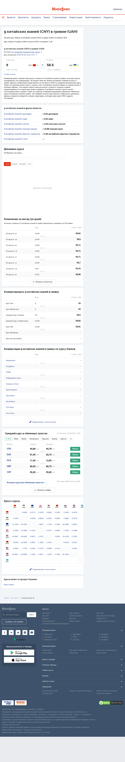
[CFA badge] (33, 703)
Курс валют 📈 (15, 598)
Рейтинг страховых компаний (106, 691)
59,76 (78, 269)
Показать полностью (44, 282)
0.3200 (57, 512)
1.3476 (49, 554)
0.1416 (57, 548)
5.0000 (15, 542)
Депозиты (23, 17)
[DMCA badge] (111, 702)
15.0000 (24, 542)
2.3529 (66, 512)
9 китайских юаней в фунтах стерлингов (22, 134)
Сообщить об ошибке (14, 622)
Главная (6, 598)
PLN (9, 460)
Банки (47, 17)
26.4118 (66, 536)
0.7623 (74, 536)
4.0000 (24, 512)
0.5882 (66, 518)
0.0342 (32, 548)
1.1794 (49, 524)
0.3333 (41, 512)
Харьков (45, 439)
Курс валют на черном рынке (106, 650)
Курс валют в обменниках (78, 650)
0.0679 (74, 512)
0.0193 (32, 518)
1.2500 (41, 542)
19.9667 (15, 554)
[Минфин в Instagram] (24, 632)
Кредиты (36, 17)
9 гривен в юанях (10, 74)
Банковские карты (75, 616)
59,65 (78, 321)
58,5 (79, 315)
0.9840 (57, 530)
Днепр (54, 439)
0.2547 (74, 542)
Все (9, 439)
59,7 (79, 263)
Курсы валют (9, 585)
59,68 (78, 274)
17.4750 (15, 524)
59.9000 (24, 554)
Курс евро (99, 613)
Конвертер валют (48, 621)
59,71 (78, 245)
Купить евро (73, 653)
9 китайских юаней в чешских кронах (20, 129)
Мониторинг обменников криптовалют (55, 624)
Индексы (108, 17)
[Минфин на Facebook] (4, 632)
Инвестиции (75, 17)
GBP (9, 466)
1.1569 (32, 554)
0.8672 (32, 536)
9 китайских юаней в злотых (16, 124)
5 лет (29, 164)
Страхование (59, 17)
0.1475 (41, 548)
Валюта (11, 17)
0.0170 (74, 518)
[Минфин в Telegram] (11, 632)
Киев (16, 439)
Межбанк (45, 618)
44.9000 (24, 536)
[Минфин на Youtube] (31, 632)
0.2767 (49, 530)
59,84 (78, 233)
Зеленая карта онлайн (50, 691)
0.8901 (74, 524)
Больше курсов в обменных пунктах (25, 482)
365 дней (22, 164)
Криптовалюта (93, 17)
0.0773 (32, 512)
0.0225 (49, 518)
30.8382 (65, 524)
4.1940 (57, 524)
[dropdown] (70, 439)
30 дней (14, 164)
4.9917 (41, 554)
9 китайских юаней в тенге (16, 139)
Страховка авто (47, 693)
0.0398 (49, 548)
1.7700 (24, 548)
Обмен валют (47, 650)
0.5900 (15, 548)
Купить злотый (101, 653)
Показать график (44, 490)
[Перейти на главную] (62, 9)
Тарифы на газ (101, 618)
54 (79, 303)
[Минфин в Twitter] (18, 632)
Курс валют (46, 613)
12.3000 (24, 530)
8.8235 (66, 542)
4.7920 (57, 554)
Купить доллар (47, 653)
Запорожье (34, 439)
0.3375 (49, 542)
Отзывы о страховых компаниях (80, 691)
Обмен (75, 449)
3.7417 (41, 536)
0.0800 (57, 518)
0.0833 (41, 518)
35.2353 (65, 554)
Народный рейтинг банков (105, 621)
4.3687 (41, 524)
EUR (9, 454)
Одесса (63, 439)
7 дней (7, 164)
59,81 (78, 327)
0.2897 (32, 542)
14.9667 (15, 536)
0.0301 (74, 548)
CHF (9, 472)
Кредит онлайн (74, 621)
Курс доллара (74, 613)
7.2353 (66, 530)
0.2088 (74, 530)
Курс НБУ (45, 616)
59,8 (79, 239)
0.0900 (49, 512)
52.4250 (24, 524)
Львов (23, 439)
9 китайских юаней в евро (15, 119)
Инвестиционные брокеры (105, 616)
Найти (31, 615)
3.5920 (57, 536)
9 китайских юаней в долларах (17, 114)
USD (9, 448)
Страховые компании (103, 693)
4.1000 (15, 530)
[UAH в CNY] (43, 65)
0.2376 (32, 530)
